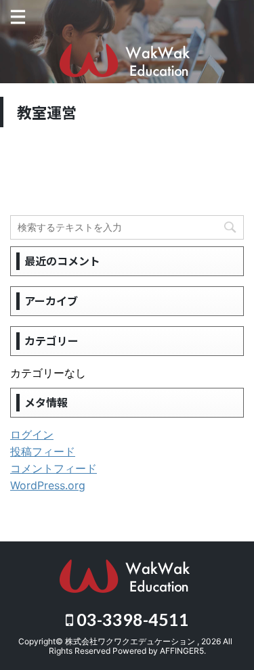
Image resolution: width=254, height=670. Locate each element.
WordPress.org (47, 485)
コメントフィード (53, 468)
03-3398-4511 (131, 619)
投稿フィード (42, 451)
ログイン (32, 434)
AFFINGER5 (182, 651)
